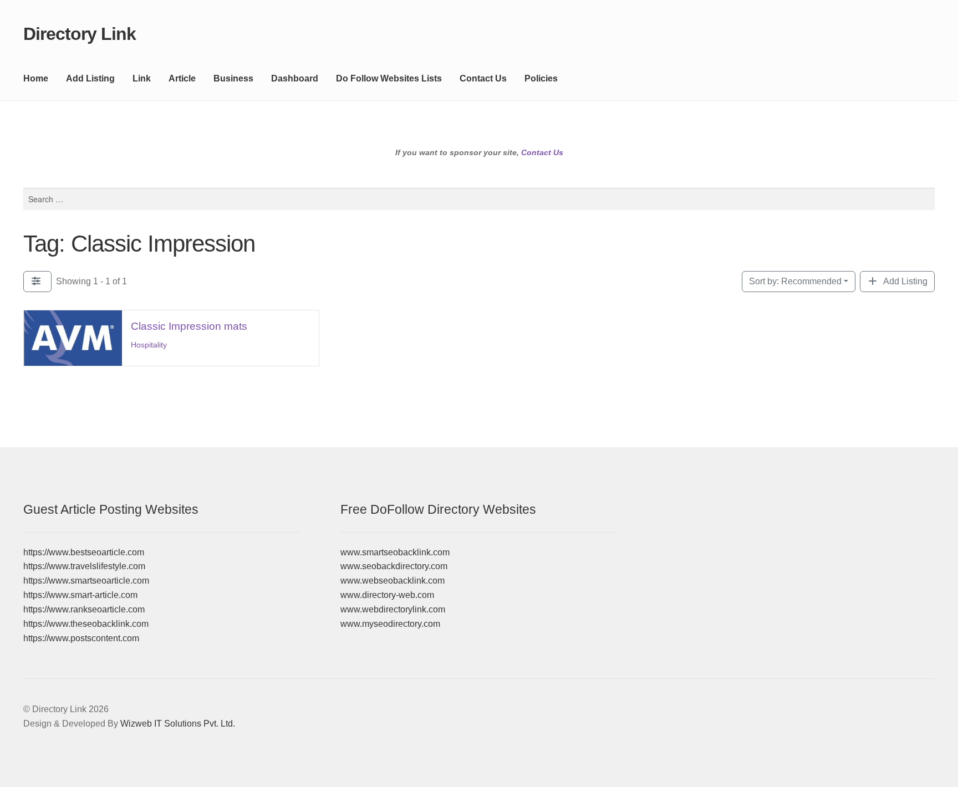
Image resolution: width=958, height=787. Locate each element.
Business (233, 78)
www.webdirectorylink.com (392, 609)
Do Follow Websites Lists (389, 78)
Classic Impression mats (189, 326)
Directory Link (79, 34)
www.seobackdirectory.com (393, 566)
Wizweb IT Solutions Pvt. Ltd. (177, 723)
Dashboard (294, 78)
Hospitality (149, 344)
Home (35, 78)
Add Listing (90, 78)
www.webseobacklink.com (392, 580)
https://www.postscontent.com (81, 638)
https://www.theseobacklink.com (86, 623)
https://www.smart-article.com (80, 595)
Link (142, 78)
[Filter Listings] (37, 281)
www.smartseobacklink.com (395, 552)
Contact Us (483, 78)
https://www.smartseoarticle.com (86, 580)
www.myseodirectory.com (390, 623)
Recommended (795, 281)
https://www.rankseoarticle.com (84, 609)
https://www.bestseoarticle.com (83, 552)
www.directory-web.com (387, 595)
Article (182, 78)
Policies (541, 78)
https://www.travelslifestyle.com (84, 566)
